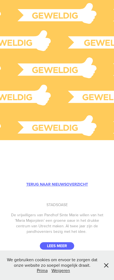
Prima (42, 270)
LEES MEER (57, 246)
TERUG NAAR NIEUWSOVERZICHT (57, 184)
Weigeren (60, 270)
